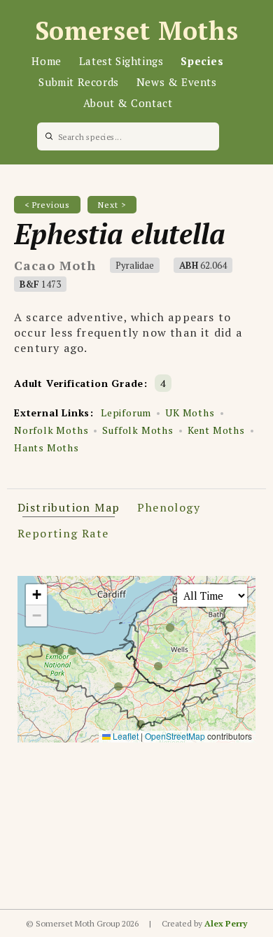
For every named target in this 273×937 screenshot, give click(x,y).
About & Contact (128, 103)
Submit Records (78, 82)
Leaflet (125, 736)
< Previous (47, 204)
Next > (112, 204)
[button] (36, 594)
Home (46, 61)
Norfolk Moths (51, 430)
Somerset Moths (137, 30)
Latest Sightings (121, 61)
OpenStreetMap (175, 736)
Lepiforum (126, 412)
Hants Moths (46, 447)
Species (202, 61)
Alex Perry (225, 923)
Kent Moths (216, 430)
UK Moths (189, 412)
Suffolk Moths (137, 430)
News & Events (176, 82)
